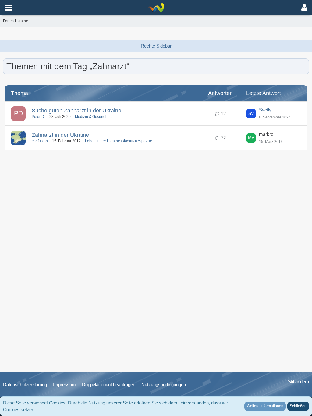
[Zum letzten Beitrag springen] (251, 113)
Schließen (298, 406)
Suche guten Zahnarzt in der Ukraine (76, 111)
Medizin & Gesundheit (93, 117)
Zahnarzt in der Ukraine (60, 135)
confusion (40, 141)
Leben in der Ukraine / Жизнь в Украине (118, 141)
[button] (8, 7)
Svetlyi (265, 109)
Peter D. (38, 117)
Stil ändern (298, 381)
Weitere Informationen (265, 406)
